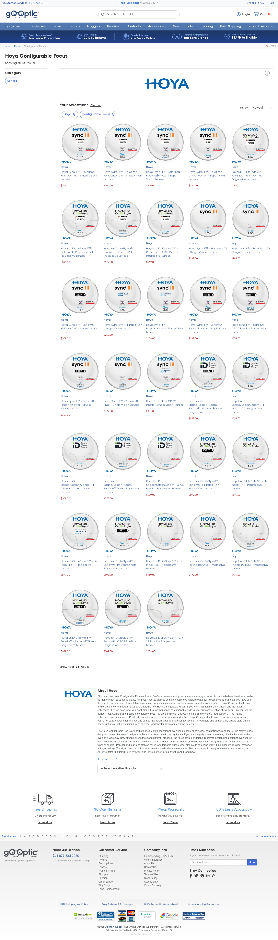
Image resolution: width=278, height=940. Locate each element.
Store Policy (150, 877)
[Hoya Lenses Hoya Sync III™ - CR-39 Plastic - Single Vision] (165, 371)
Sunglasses (37, 26)
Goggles (93, 26)
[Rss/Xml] (213, 876)
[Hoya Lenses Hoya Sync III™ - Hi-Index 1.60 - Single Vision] (250, 218)
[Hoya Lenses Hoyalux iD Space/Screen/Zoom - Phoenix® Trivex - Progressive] (123, 451)
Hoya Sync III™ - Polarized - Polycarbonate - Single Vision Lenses (123, 176)
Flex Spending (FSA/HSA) (158, 856)
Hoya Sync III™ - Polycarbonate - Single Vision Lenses (165, 329)
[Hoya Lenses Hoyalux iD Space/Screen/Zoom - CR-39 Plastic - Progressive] (165, 451)
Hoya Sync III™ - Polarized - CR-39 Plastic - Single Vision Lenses (207, 176)
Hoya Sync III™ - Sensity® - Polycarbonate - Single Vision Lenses (208, 329)
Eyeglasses (14, 26)
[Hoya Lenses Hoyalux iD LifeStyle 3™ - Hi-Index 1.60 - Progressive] (165, 531)
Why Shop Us (106, 885)
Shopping (104, 874)
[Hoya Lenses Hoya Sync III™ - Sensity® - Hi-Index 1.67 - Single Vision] (80, 294)
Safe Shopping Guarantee (203, 904)
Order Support (106, 881)
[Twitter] (196, 876)
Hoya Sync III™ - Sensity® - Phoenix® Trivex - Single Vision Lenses (78, 405)
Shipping (103, 856)
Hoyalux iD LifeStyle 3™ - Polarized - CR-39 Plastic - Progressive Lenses (162, 252)
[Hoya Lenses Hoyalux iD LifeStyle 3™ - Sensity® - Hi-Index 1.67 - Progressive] (208, 451)
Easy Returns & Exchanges (117, 904)
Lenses (57, 26)
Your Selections (74, 105)
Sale (190, 26)
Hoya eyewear (133, 752)
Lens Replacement (109, 888)
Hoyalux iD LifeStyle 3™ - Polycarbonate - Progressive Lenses (207, 565)
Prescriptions (106, 863)
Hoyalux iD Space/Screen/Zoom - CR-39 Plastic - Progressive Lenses (165, 485)
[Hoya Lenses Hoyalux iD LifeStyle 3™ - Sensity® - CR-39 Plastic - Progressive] (123, 607)
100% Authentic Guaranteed (161, 904)
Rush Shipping (230, 26)
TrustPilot (147, 915)
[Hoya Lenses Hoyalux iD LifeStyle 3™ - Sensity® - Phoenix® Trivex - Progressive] (80, 607)
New (176, 26)
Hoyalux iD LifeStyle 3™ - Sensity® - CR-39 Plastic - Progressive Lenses (120, 642)
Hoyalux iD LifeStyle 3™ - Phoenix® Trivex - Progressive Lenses (249, 565)
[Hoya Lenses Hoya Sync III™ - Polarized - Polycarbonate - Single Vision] (123, 142)
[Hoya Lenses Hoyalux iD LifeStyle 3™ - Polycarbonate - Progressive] (208, 531)
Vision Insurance (153, 859)
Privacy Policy (152, 870)
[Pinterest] (202, 876)
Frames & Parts (107, 870)
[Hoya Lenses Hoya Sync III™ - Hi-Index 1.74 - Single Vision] (208, 218)
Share (272, 46)
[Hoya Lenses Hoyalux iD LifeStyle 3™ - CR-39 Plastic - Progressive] (165, 607)
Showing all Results (74, 667)
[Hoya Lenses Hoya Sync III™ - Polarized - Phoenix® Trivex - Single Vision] (165, 142)
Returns (103, 859)
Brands (75, 26)
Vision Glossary (152, 885)
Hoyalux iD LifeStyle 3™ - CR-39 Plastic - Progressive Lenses (164, 642)
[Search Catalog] (103, 14)
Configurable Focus (35, 46)
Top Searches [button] (140, 934)
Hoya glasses (154, 752)
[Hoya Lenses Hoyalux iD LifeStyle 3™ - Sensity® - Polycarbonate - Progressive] (123, 531)
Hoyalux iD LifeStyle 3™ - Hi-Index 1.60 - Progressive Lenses (164, 565)
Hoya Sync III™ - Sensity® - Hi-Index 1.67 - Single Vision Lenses (79, 329)
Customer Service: (15, 3)
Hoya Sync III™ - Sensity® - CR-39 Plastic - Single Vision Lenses (249, 329)
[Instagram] (208, 876)
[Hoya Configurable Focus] (25, 855)
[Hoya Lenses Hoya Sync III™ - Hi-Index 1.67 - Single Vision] (123, 294)
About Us (149, 863)
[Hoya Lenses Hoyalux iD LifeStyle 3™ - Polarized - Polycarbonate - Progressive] (80, 218)
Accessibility (151, 881)
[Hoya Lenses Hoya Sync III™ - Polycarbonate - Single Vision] (165, 294)
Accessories (157, 26)
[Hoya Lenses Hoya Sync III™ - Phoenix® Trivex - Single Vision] (123, 371)
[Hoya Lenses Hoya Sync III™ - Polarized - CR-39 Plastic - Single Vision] (208, 142)
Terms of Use (151, 874)
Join (252, 862)
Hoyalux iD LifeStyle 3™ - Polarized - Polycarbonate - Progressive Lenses (78, 252)
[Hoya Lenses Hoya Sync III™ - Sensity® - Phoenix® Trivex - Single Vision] (80, 371)
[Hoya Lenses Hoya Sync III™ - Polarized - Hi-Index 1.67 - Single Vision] (80, 142)
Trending (206, 26)
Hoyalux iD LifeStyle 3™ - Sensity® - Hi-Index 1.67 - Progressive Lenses (205, 485)
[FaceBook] (191, 876)
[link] (105, 916)
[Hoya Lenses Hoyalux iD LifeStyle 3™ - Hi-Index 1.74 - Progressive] (250, 451)
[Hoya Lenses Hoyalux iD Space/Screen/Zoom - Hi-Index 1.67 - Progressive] (250, 371)
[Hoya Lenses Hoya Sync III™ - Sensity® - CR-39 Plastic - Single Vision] (250, 294)
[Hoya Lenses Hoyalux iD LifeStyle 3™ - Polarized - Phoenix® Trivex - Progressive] (123, 218)
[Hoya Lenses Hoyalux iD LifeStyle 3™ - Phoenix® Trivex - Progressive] (250, 531)
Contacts (134, 26)
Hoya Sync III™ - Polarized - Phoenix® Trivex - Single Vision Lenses (164, 176)
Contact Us (150, 867)
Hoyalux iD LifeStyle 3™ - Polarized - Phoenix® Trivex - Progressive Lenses (121, 252)
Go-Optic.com (113, 927)
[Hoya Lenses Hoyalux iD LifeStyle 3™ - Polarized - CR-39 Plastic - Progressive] (165, 218)
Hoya (17, 46)
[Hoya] (267, 74)
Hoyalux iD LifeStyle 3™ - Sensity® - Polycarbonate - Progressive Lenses (121, 565)
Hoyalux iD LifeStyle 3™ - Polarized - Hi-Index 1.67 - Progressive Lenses (247, 176)
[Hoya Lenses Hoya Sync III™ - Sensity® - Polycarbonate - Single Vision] (208, 294)
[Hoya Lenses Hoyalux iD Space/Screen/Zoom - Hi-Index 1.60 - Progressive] (80, 451)
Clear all (95, 105)
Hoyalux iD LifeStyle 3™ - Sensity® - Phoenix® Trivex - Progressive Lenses (78, 642)
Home (7, 46)
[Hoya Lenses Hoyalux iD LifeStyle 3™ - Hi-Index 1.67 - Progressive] (80, 531)
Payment (103, 877)
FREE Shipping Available (74, 904)
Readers (113, 26)
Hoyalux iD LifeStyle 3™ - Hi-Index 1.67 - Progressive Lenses (79, 565)
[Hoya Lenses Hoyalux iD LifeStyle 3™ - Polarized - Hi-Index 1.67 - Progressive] (250, 142)
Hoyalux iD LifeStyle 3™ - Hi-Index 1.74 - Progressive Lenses (249, 485)
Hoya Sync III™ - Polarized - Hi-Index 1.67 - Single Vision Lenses (79, 176)
